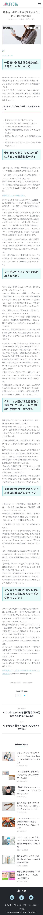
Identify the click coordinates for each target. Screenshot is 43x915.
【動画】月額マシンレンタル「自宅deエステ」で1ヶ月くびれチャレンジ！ (29, 790)
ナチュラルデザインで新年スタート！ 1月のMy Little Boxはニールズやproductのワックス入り (28, 757)
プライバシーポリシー (30, 905)
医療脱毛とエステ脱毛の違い (13, 195)
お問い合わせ (17, 905)
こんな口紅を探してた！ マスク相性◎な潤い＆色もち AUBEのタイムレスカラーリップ (28, 823)
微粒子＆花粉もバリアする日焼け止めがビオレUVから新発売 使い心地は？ (28, 859)
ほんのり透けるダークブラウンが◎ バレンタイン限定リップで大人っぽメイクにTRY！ (28, 806)
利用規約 (22, 909)
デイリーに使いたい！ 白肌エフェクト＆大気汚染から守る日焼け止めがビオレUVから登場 (28, 842)
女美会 (6, 28)
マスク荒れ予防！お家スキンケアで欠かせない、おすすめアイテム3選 (28, 775)
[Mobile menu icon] (39, 3)
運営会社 (8, 905)
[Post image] (8, 756)
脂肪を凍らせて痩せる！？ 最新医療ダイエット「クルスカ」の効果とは (28, 875)
